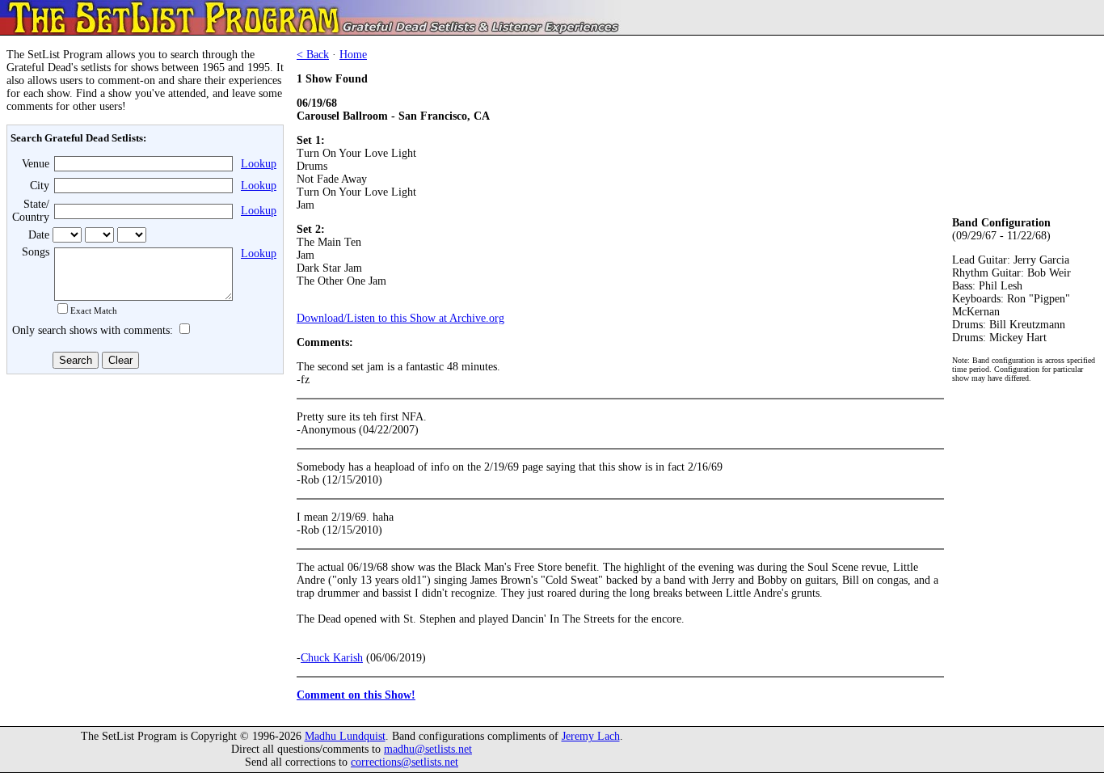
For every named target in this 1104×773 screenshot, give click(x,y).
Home (353, 55)
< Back (313, 55)
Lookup (258, 164)
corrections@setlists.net (404, 762)
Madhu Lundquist (345, 736)
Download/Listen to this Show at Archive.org (400, 318)
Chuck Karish (332, 658)
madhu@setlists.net (428, 749)
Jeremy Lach (591, 736)
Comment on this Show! (356, 695)
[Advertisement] (142, 499)
